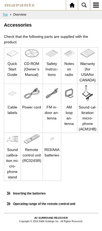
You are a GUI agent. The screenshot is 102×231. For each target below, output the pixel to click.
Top (5, 14)
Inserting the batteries (29, 193)
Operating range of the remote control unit (44, 204)
